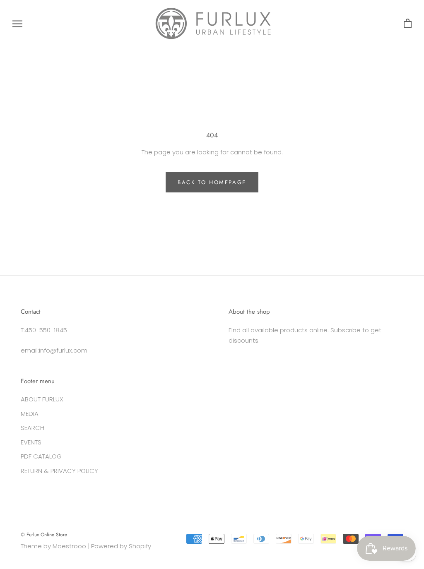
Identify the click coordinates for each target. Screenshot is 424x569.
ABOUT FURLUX (42, 399)
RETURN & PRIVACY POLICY (59, 470)
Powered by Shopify (121, 546)
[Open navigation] (17, 23)
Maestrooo (69, 546)
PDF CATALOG (41, 456)
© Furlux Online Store (44, 534)
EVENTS (31, 442)
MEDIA (30, 413)
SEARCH (32, 427)
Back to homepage (212, 182)
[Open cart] (408, 24)
